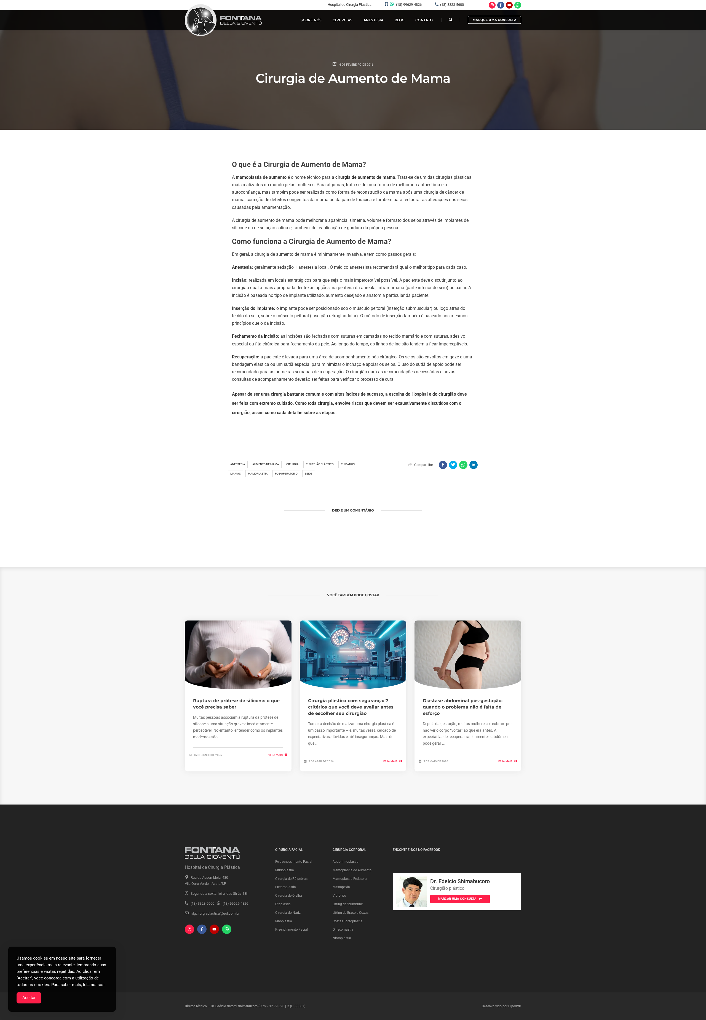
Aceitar (29, 997)
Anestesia (373, 20)
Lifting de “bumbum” (348, 904)
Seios (308, 473)
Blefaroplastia (285, 887)
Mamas (235, 473)
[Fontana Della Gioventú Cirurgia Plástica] (224, 20)
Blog (400, 20)
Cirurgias (342, 20)
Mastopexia (341, 887)
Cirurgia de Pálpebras (291, 879)
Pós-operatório (286, 473)
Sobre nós (311, 20)
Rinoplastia (283, 921)
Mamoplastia (258, 473)
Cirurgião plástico (320, 464)
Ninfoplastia (342, 938)
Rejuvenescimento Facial (293, 862)
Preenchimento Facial (291, 929)
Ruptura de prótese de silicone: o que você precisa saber (236, 704)
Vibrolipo (339, 896)
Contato (424, 20)
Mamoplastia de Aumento (352, 870)
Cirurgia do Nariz (288, 913)
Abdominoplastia (346, 862)
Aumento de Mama (265, 464)
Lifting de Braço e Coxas (350, 913)
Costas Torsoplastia (347, 921)
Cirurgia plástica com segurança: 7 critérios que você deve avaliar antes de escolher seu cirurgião (351, 707)
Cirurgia (292, 464)
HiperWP (514, 1006)
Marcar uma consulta (457, 899)
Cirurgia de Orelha (288, 896)
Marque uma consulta (495, 20)
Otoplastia (283, 904)
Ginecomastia (343, 929)
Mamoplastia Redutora (350, 879)
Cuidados (348, 464)
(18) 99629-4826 (409, 4)
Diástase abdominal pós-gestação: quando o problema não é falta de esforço (462, 707)
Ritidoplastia (284, 870)
